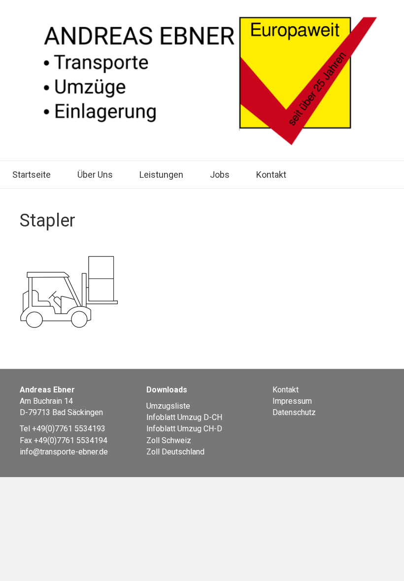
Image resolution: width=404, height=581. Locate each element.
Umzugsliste (168, 406)
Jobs (220, 174)
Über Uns (95, 174)
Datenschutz (294, 412)
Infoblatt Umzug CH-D (184, 428)
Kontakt (271, 174)
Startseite (31, 174)
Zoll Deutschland (175, 451)
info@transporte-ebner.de (64, 451)
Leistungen (161, 174)
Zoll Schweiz (168, 440)
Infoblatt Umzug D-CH (184, 417)
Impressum (292, 401)
